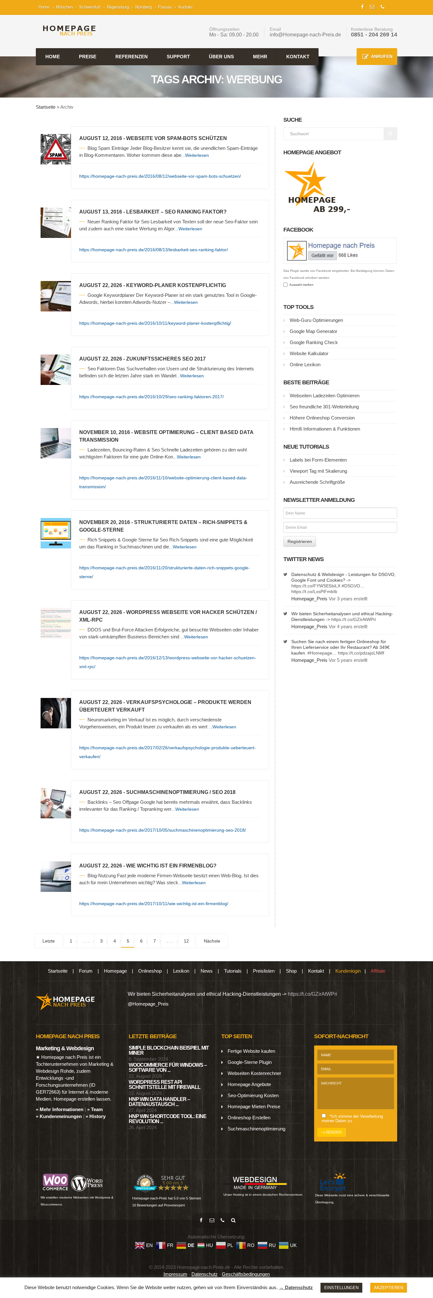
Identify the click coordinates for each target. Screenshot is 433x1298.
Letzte (48, 940)
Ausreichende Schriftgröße (317, 482)
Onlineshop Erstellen (249, 1117)
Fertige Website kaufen (251, 1051)
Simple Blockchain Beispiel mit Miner (169, 1050)
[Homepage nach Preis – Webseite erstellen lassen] (67, 30)
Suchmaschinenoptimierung (256, 1128)
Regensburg (118, 7)
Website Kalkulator (309, 353)
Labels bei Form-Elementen (318, 460)
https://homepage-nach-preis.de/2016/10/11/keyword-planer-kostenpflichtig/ (155, 323)
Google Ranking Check (314, 342)
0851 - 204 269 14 (374, 34)
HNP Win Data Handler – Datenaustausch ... (159, 1102)
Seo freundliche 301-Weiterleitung (324, 406)
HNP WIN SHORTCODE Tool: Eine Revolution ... (167, 1119)
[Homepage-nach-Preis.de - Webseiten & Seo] (65, 1001)
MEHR (260, 56)
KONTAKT (297, 56)
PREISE (87, 56)
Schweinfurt (90, 7)
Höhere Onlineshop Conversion (322, 417)
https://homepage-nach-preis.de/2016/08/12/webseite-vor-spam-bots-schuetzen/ (160, 176)
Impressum (175, 1274)
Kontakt (185, 7)
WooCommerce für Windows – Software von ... (168, 1067)
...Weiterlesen (195, 155)
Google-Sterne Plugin (250, 1062)
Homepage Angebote (249, 1084)
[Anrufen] (222, 1220)
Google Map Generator (313, 331)
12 (186, 940)
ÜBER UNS (221, 56)
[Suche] (233, 1220)
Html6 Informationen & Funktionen (325, 429)
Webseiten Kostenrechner (254, 1073)
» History (96, 1116)
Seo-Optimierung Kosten (253, 1095)
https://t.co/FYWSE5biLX (315, 585)
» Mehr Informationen (59, 1109)
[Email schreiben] (211, 1220)
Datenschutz (204, 1274)
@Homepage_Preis (148, 1004)
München (64, 7)
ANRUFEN (381, 56)
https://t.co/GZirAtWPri (353, 619)
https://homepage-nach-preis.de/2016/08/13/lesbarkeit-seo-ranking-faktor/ (153, 249)
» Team (95, 1109)
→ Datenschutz (296, 1287)
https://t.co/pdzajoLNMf (361, 652)
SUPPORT (178, 56)
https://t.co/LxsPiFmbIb (314, 591)
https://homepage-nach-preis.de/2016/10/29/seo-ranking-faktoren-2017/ (151, 396)
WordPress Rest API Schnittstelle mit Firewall (164, 1084)
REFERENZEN (131, 56)
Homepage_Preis (309, 598)
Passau (165, 7)
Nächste (212, 940)
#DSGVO (351, 585)
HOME (52, 56)
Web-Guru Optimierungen (316, 320)
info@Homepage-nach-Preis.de (305, 34)
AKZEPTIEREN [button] (388, 1287)
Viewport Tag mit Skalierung (318, 471)
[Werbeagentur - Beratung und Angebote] (362, 6)
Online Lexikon (305, 364)
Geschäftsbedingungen (246, 1274)
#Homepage (319, 652)
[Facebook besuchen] (201, 1220)
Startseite (45, 107)
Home (44, 7)
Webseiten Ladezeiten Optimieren (324, 395)
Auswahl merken (300, 284)
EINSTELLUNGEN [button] (341, 1287)
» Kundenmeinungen (59, 1116)
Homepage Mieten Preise (254, 1106)
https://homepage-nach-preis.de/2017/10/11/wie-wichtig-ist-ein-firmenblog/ (153, 903)
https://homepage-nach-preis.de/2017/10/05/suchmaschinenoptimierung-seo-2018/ (162, 830)
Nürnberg (143, 7)
